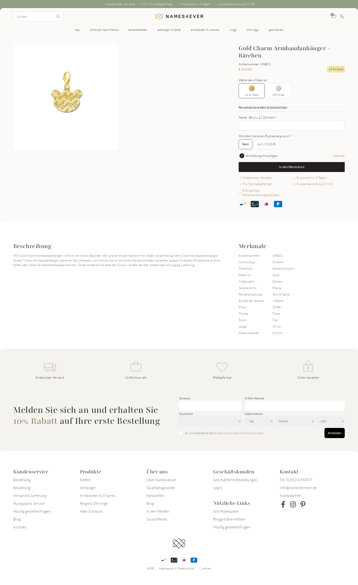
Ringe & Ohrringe (94, 503)
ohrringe (253, 29)
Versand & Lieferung (29, 495)
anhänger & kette (169, 29)
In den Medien (157, 511)
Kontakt (20, 527)
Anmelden (334, 433)
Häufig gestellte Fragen (32, 511)
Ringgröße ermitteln (229, 519)
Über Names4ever (161, 479)
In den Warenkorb (291, 167)
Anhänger (88, 487)
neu (77, 29)
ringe (233, 29)
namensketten (138, 29)
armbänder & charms (205, 29)
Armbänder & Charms (98, 495)
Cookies (205, 568)
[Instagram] (293, 504)
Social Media (156, 519)
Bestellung (22, 479)
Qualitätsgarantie (160, 487)
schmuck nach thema (104, 29)
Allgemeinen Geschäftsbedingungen (239, 433)
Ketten (85, 479)
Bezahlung (21, 487)
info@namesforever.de (298, 487)
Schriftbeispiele (225, 511)
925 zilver (278, 94)
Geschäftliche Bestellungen (235, 479)
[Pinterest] (303, 504)
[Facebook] (283, 504)
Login (217, 487)
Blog (17, 519)
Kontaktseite (290, 495)
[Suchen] (58, 16)
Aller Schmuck (91, 511)
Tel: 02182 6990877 (296, 479)
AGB (150, 568)
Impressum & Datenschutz (177, 568)
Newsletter (155, 495)
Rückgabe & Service (29, 503)
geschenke (276, 29)
